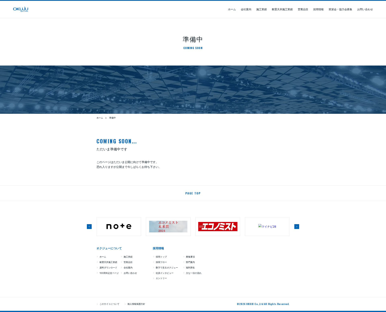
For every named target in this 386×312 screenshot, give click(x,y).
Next (296, 226)
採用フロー (161, 262)
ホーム (232, 9)
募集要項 (190, 256)
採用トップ (161, 256)
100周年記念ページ (109, 273)
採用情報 (318, 9)
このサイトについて (109, 304)
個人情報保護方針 (136, 304)
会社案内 (246, 9)
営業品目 (303, 9)
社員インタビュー (164, 273)
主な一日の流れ (193, 273)
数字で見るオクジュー (167, 267)
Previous (89, 226)
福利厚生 (190, 267)
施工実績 (261, 9)
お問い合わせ (365, 9)
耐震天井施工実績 (282, 9)
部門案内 (190, 262)
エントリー (161, 278)
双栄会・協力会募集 (340, 9)
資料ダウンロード (108, 267)
